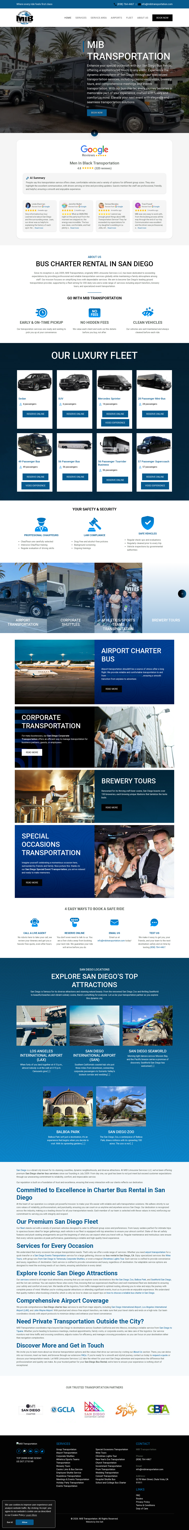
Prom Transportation (105, 1469)
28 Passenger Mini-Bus (151, 398)
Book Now (97, 112)
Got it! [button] (10, 1522)
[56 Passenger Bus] (74, 445)
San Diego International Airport (126, 1307)
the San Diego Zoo (125, 1279)
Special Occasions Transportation (112, 1449)
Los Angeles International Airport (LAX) (41, 1055)
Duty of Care (142, 1508)
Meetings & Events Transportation (72, 1479)
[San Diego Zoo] (121, 1106)
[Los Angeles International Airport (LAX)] (41, 1026)
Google (47, 207)
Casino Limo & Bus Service (166, 622)
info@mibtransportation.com (157, 4)
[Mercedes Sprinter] (114, 382)
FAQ (138, 1495)
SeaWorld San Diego (161, 1279)
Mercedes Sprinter (109, 398)
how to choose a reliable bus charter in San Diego (130, 1293)
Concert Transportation (106, 1476)
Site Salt (99, 1522)
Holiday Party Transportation (70, 1482)
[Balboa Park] (68, 1106)
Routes (139, 1498)
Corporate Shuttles (23, 622)
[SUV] (74, 382)
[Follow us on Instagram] (24, 1451)
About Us (137, 1352)
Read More (112, 689)
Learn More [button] (31, 1515)
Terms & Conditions (145, 1505)
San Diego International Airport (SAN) (124, 675)
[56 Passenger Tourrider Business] (114, 445)
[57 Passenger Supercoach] (154, 445)
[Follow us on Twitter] (42, 1451)
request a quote (160, 1355)
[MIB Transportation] (24, 18)
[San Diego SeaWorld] (148, 1026)
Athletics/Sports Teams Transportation (70, 624)
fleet (22, 1228)
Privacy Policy (143, 1502)
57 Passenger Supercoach (153, 461)
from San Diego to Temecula (52, 1259)
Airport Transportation (66, 1452)
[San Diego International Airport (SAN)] (94, 1026)
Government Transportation (109, 1466)
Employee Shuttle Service (68, 1472)
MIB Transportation (88, 1518)
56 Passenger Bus (69, 461)
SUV (60, 398)
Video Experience (115, 422)
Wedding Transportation (107, 1472)
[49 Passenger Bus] (34, 445)
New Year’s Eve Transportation (110, 1459)
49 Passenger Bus (29, 461)
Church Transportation (106, 1462)
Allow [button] (24, 1522)
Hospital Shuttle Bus (105, 1479)
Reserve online (35, 414)
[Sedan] (34, 382)
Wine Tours (101, 1452)
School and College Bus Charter (111, 1482)
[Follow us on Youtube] (30, 1451)
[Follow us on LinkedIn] (36, 1451)
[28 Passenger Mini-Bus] (154, 382)
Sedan (22, 398)
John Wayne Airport (43, 1310)
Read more (39, 228)
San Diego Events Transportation (50, 1255)
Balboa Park (68, 1132)
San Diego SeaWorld (147, 1051)
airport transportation (155, 1252)
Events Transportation (66, 1486)
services (24, 1279)
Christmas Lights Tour (113, 1259)
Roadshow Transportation (68, 1476)
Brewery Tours (118, 620)
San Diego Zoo (121, 1132)
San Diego (21, 1170)
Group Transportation (66, 1449)
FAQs (83, 1355)
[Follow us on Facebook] (18, 1451)
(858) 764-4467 (125, 4)
